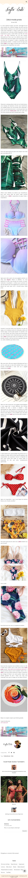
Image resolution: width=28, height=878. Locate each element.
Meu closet (9, 867)
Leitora (3, 867)
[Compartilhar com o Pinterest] (14, 753)
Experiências (14, 864)
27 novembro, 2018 (8, 825)
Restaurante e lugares (19, 869)
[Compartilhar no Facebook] (9, 753)
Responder (25, 831)
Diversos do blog (5, 864)
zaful (5, 336)
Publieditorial (7, 756)
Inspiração (21, 864)
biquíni (9, 279)
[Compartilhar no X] (11, 753)
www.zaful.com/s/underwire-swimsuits (17, 669)
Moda (14, 867)
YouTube (8, 872)
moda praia (13, 110)
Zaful (5, 43)
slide (12, 756)
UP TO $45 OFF (4, 722)
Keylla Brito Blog (8, 875)
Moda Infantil (21, 867)
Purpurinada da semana (7, 869)
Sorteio (3, 872)
